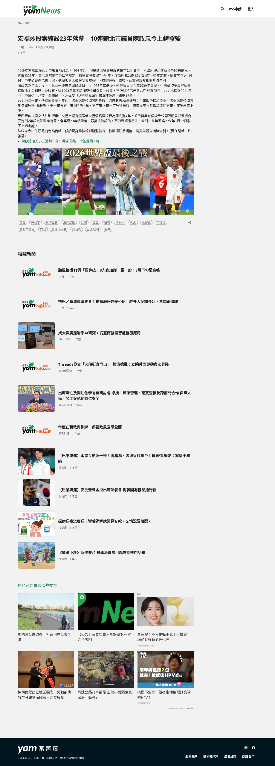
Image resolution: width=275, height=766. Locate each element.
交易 (43, 229)
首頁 (20, 23)
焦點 (22, 222)
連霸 (107, 222)
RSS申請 (235, 9)
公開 (84, 222)
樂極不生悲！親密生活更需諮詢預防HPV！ (164, 695)
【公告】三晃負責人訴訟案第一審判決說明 (104, 637)
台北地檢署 (59, 229)
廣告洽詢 (230, 756)
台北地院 (93, 229)
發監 (95, 222)
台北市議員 (26, 229)
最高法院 (69, 222)
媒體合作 (248, 756)
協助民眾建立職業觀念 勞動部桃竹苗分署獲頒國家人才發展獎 (44, 695)
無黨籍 (146, 222)
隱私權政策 (210, 756)
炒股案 (120, 222)
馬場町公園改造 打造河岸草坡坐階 (44, 637)
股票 (107, 229)
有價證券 (52, 222)
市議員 (160, 222)
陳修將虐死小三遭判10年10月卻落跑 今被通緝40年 (61, 141)
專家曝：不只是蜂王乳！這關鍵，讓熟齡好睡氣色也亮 (164, 637)
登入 (251, 9)
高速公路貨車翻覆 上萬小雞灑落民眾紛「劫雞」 (105, 695)
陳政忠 (35, 222)
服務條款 (191, 756)
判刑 (133, 222)
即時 (27, 23)
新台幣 (76, 229)
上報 (21, 47)
